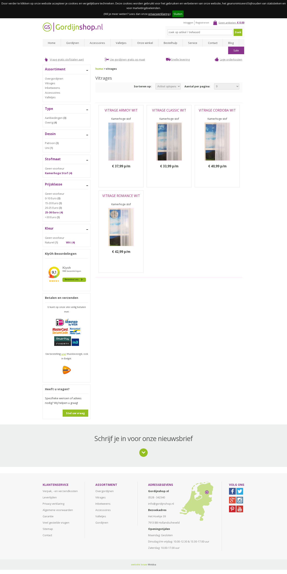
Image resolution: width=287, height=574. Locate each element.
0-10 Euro (51, 198)
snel (63, 353)
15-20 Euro (51, 203)
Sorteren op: (143, 86)
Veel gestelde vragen (56, 522)
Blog (231, 43)
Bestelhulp (170, 43)
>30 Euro (50, 217)
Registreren (202, 22)
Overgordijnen (54, 78)
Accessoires (97, 43)
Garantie (48, 516)
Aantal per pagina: (197, 86)
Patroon (50, 143)
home (99, 68)
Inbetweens (52, 88)
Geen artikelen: (231, 22)
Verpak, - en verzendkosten (60, 491)
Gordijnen (72, 43)
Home (51, 43)
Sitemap (48, 529)
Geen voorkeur (54, 168)
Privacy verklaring (53, 504)
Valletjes (121, 43)
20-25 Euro (51, 208)
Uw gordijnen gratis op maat (127, 59)
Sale (236, 50)
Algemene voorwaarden (58, 510)
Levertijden (50, 497)
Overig (49, 122)
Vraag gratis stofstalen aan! (67, 59)
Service (192, 43)
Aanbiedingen (54, 118)
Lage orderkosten (231, 59)
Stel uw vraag (75, 413)
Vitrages (50, 83)
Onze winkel (145, 43)
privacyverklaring (158, 14)
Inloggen (188, 22)
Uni (47, 148)
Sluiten (178, 14)
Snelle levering (180, 59)
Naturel (49, 242)
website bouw (139, 564)
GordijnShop (73, 27)
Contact (212, 43)
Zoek (238, 32)
